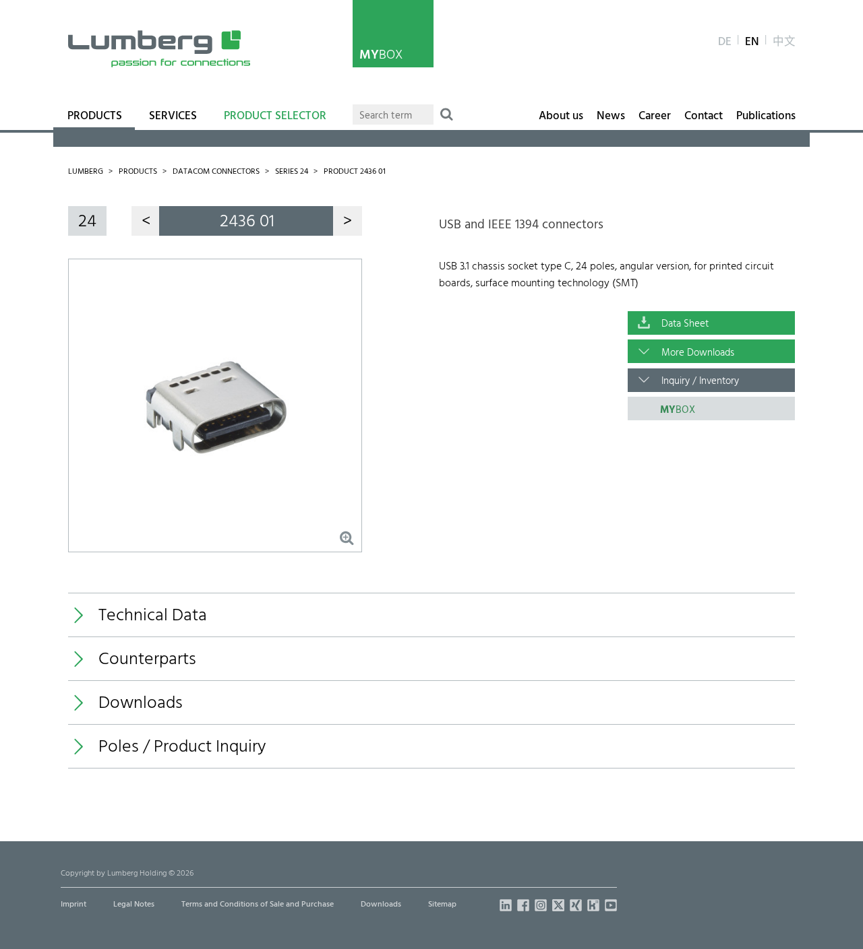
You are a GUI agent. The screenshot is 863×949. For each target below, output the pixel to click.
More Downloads (697, 353)
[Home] (159, 48)
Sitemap (442, 904)
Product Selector (275, 116)
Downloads (381, 904)
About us (561, 116)
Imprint (73, 904)
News (611, 116)
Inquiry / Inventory (700, 381)
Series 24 (291, 171)
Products (94, 116)
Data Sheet (685, 324)
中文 (784, 42)
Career (654, 116)
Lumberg (85, 171)
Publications (766, 116)
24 (87, 222)
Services (173, 116)
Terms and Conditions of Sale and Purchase (257, 904)
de (725, 42)
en (752, 42)
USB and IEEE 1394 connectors (521, 225)
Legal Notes (133, 904)
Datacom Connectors (216, 171)
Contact (703, 116)
